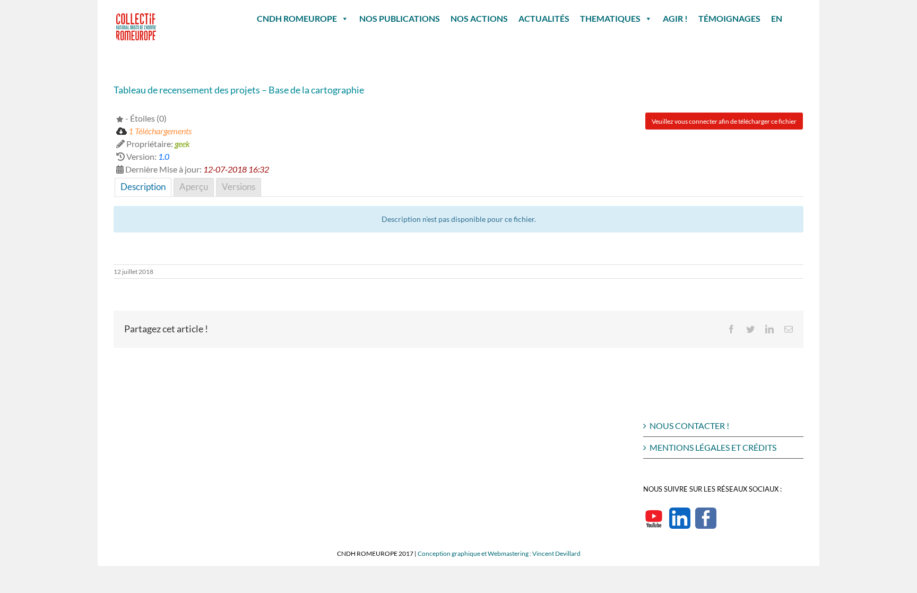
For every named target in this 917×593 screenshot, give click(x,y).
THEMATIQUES (610, 18)
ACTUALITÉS (543, 18)
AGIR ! (675, 18)
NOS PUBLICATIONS (399, 18)
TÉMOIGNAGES (729, 18)
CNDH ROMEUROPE (297, 18)
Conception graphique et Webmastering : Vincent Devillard (499, 553)
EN (776, 18)
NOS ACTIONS (479, 18)
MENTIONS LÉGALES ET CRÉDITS (713, 447)
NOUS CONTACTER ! (689, 425)
